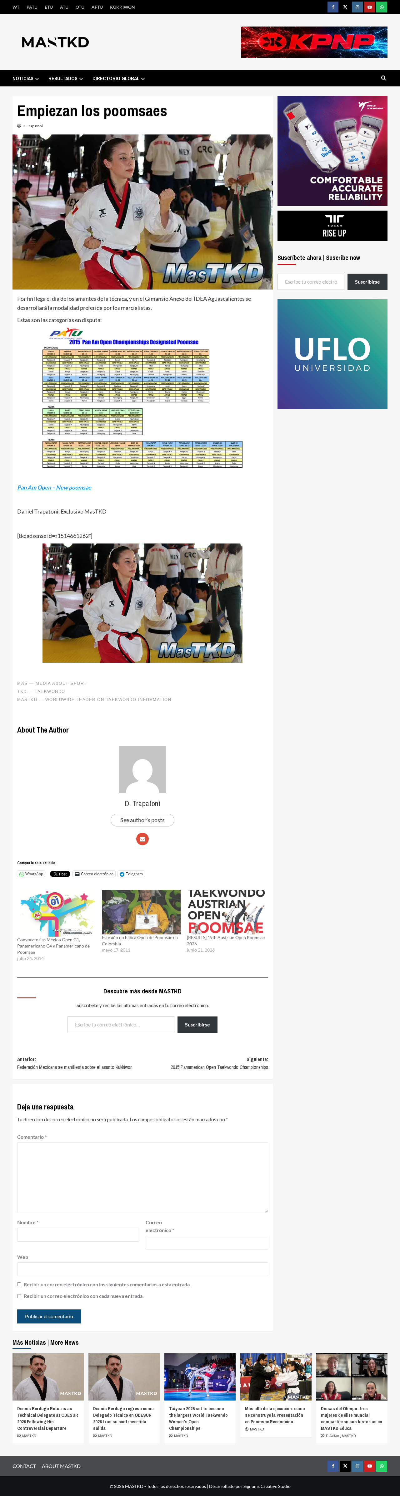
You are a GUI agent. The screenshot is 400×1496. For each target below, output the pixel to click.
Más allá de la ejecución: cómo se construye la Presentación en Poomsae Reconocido (275, 1415)
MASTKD (29, 1436)
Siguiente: (219, 1063)
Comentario (32, 1137)
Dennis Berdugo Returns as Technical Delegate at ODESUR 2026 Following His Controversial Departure (47, 1418)
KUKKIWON (122, 7)
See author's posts (142, 819)
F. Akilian (333, 1436)
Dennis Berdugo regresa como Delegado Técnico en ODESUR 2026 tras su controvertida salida (123, 1418)
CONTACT (24, 1466)
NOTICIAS (22, 78)
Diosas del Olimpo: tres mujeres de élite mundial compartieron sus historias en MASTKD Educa (351, 1418)
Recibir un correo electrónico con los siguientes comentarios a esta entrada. (107, 1284)
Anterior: (74, 1063)
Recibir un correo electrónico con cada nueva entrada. (84, 1296)
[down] (37, 78)
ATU (64, 7)
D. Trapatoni (32, 126)
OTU (80, 7)
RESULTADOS (63, 78)
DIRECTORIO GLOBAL (115, 78)
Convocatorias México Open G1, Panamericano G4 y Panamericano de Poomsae (53, 946)
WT (15, 7)
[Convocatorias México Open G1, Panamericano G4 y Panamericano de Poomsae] (56, 913)
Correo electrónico (160, 1226)
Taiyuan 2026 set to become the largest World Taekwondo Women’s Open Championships (198, 1418)
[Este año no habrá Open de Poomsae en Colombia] (141, 912)
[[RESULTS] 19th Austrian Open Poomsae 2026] (226, 912)
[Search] (384, 78)
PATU (32, 7)
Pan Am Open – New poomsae (54, 487)
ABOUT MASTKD (61, 1466)
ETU (49, 7)
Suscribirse (197, 1024)
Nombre (27, 1222)
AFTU (97, 7)
